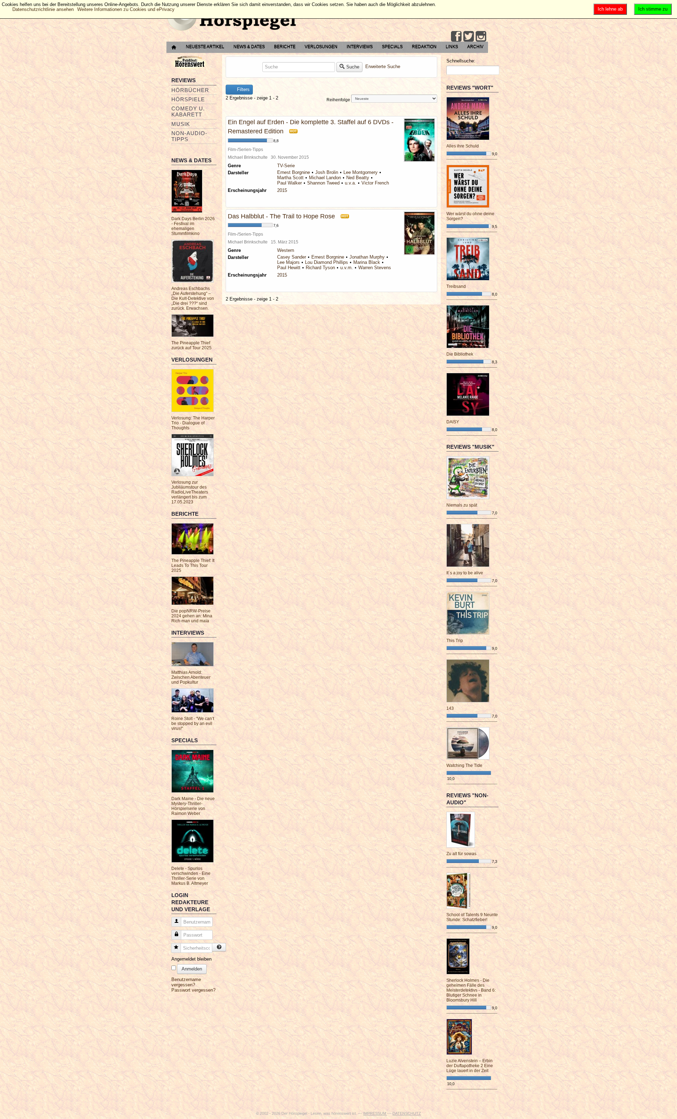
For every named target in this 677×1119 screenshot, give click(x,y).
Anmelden (192, 969)
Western (285, 250)
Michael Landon (325, 177)
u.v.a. (350, 183)
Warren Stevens (374, 267)
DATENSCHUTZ (406, 1113)
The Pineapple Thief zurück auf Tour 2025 (191, 345)
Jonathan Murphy (367, 257)
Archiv (475, 46)
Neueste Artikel (205, 46)
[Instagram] (481, 36)
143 (450, 708)
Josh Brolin (326, 172)
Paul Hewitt (288, 267)
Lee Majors (288, 262)
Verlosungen (321, 46)
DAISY (452, 421)
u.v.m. (346, 267)
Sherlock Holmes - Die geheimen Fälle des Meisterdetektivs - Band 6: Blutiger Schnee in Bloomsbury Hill (471, 990)
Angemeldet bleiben (191, 959)
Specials (392, 46)
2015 (282, 190)
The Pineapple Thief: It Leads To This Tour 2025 (192, 565)
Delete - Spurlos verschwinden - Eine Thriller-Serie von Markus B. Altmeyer (191, 876)
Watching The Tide (464, 765)
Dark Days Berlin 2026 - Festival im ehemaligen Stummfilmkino (193, 226)
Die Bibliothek (459, 354)
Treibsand (456, 286)
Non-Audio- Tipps (189, 136)
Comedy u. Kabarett (188, 111)
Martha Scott (290, 177)
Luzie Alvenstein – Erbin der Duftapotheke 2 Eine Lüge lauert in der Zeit (469, 1065)
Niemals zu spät (461, 505)
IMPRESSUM (375, 1113)
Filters (243, 89)
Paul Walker (289, 183)
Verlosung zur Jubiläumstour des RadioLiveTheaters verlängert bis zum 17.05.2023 (189, 492)
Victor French (375, 183)
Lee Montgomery (360, 172)
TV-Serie (286, 165)
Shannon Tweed (323, 183)
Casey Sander (291, 257)
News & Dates (249, 46)
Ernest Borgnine (293, 172)
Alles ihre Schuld (462, 146)
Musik (180, 124)
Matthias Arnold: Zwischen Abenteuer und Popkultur (191, 677)
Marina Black (366, 262)
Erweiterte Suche (382, 66)
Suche (352, 66)
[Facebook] (456, 36)
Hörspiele (188, 99)
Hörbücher (190, 90)
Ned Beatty (357, 177)
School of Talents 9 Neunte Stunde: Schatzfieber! (472, 917)
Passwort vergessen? (193, 990)
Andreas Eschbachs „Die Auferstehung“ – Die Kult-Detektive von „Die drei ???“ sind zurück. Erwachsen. (192, 298)
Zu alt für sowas (461, 853)
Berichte (284, 46)
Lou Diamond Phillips (326, 262)
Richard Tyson (320, 267)
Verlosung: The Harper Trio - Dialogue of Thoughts (193, 423)
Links (452, 46)
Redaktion (424, 46)
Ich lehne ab (610, 9)
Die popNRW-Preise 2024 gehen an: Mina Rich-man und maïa (191, 616)
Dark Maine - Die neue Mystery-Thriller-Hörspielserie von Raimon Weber (193, 806)
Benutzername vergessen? (186, 982)
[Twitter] (468, 36)
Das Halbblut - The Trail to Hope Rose (281, 216)
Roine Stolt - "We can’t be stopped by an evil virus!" (192, 723)
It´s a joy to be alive (464, 572)
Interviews (360, 46)
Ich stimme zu (652, 9)
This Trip (454, 640)
